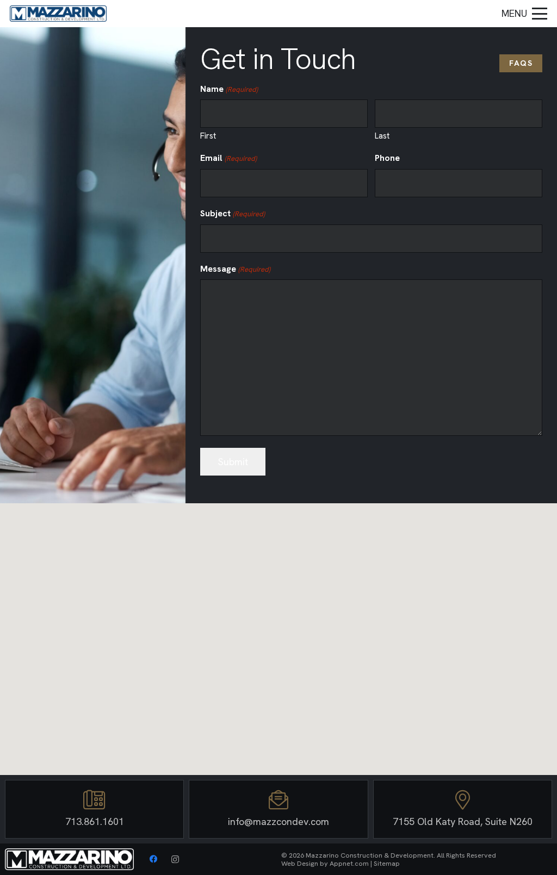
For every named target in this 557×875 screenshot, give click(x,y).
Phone (387, 158)
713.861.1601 (94, 821)
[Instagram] (175, 859)
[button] (524, 13)
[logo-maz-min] (58, 13)
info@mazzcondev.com (278, 821)
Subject (232, 213)
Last (382, 135)
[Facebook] (153, 859)
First (208, 135)
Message (235, 268)
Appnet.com (349, 863)
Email (228, 158)
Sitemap (387, 863)
